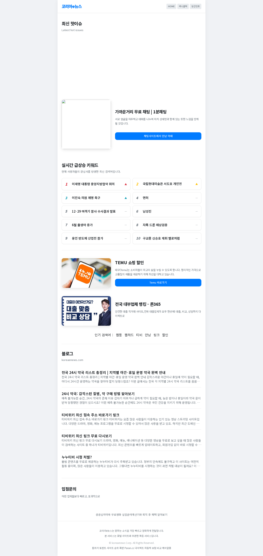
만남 (148, 334)
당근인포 (195, 6)
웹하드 (129, 334)
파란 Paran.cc (126, 548)
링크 (156, 334)
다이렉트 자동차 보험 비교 (148, 548)
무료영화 (116, 514)
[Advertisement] (131, 65)
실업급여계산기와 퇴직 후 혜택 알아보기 (144, 514)
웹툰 (119, 334)
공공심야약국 (103, 514)
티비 (139, 334)
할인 (165, 334)
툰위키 (95, 548)
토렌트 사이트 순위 (109, 548)
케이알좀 (166, 548)
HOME (171, 6)
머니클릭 (183, 6)
